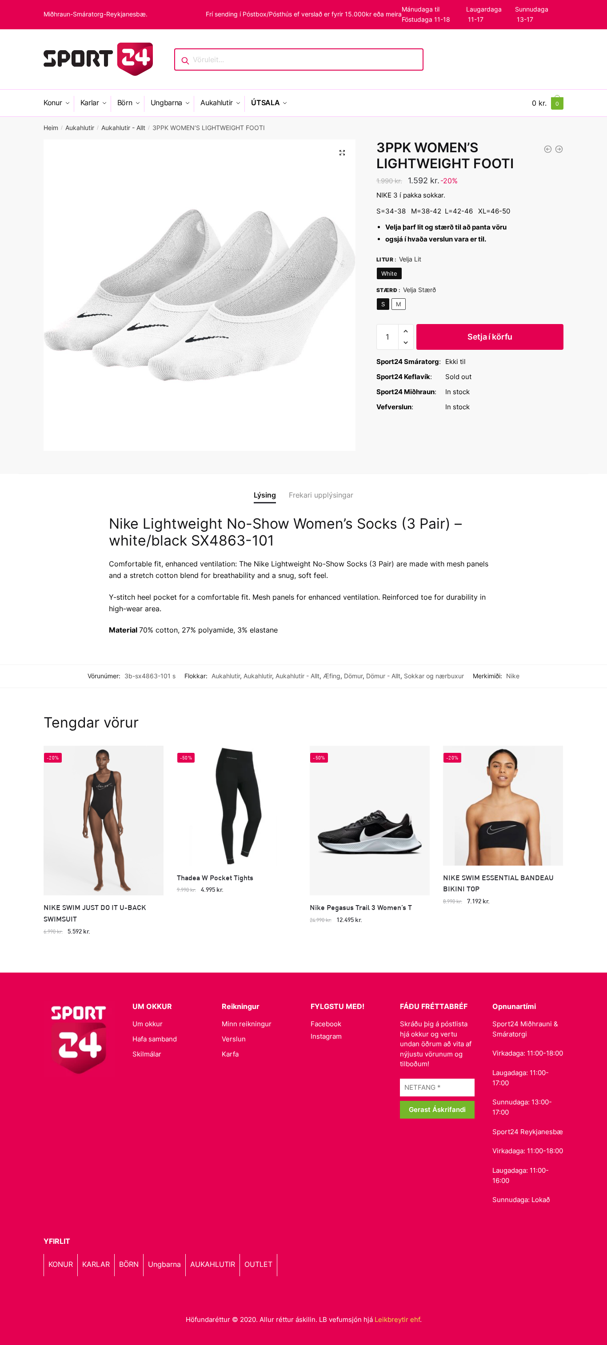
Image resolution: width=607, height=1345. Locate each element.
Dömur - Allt (383, 676)
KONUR (60, 1264)
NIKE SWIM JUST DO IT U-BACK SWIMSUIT (95, 913)
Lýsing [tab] (265, 495)
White (389, 273)
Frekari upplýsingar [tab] (321, 495)
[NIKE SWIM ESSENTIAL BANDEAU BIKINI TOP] (503, 806)
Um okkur (147, 1024)
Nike (512, 676)
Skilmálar (146, 1054)
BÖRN (129, 1264)
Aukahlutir (79, 127)
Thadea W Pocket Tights (215, 877)
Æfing (331, 676)
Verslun (234, 1039)
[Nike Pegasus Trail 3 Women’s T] (370, 820)
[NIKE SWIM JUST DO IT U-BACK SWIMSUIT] (104, 820)
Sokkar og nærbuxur (434, 676)
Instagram (326, 1036)
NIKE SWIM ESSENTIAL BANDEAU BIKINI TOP (498, 883)
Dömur (353, 676)
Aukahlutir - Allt (123, 127)
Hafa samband (154, 1039)
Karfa (230, 1054)
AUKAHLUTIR (212, 1264)
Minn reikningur (247, 1024)
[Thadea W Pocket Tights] (237, 806)
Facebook (326, 1024)
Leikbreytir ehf (397, 1319)
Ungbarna (164, 1264)
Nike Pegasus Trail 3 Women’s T (361, 907)
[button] (342, 153)
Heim (51, 127)
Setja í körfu (489, 336)
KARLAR (96, 1264)
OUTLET (258, 1264)
